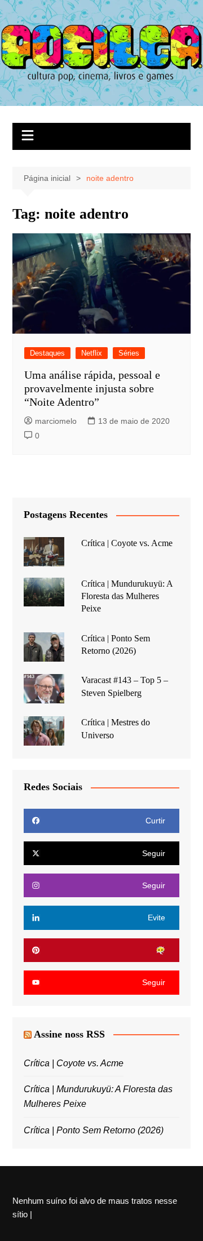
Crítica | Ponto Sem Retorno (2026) (94, 1130)
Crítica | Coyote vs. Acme (127, 543)
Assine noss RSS (69, 1034)
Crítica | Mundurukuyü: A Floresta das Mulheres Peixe (127, 596)
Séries (128, 353)
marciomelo (56, 421)
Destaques (47, 353)
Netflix (91, 353)
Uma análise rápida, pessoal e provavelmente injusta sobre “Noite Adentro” (92, 388)
